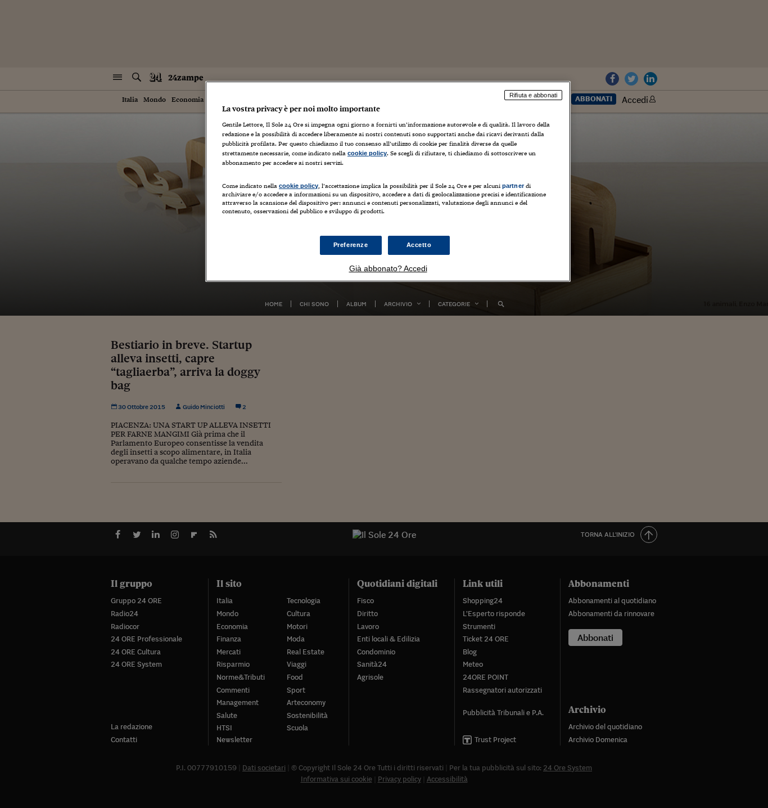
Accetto (419, 244)
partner (513, 185)
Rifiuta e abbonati (533, 95)
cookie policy (367, 153)
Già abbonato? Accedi (388, 268)
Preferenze (350, 244)
